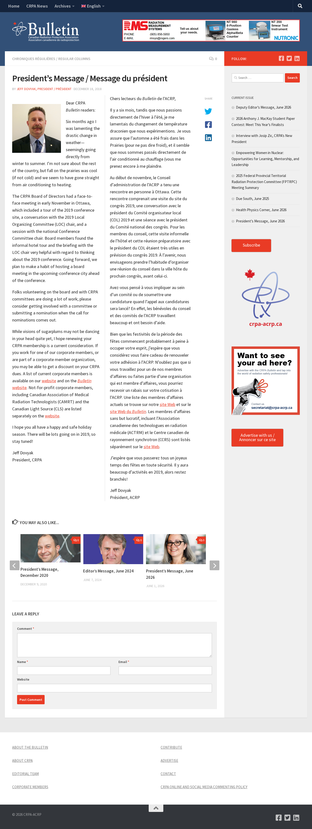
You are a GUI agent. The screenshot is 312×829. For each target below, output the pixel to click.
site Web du (128, 411)
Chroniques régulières (33, 58)
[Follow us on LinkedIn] (297, 58)
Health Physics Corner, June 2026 (261, 209)
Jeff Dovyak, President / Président (44, 89)
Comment (25, 628)
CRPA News (37, 6)
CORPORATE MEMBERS (30, 787)
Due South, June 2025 (252, 198)
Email (123, 662)
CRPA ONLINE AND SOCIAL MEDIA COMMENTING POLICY (204, 787)
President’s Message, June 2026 (260, 221)
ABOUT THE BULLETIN (30, 747)
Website (23, 679)
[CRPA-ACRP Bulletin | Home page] (45, 31)
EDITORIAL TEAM (25, 773)
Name (22, 662)
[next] (214, 565)
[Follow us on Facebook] (281, 58)
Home (14, 6)
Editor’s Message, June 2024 (108, 571)
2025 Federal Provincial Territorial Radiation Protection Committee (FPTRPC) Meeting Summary (264, 181)
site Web (167, 404)
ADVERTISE (169, 760)
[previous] (15, 565)
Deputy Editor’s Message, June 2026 (263, 107)
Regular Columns (74, 58)
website (49, 380)
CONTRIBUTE (171, 747)
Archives (63, 6)
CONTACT (168, 773)
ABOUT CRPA (22, 760)
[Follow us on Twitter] (289, 58)
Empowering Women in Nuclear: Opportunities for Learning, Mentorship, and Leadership (265, 158)
